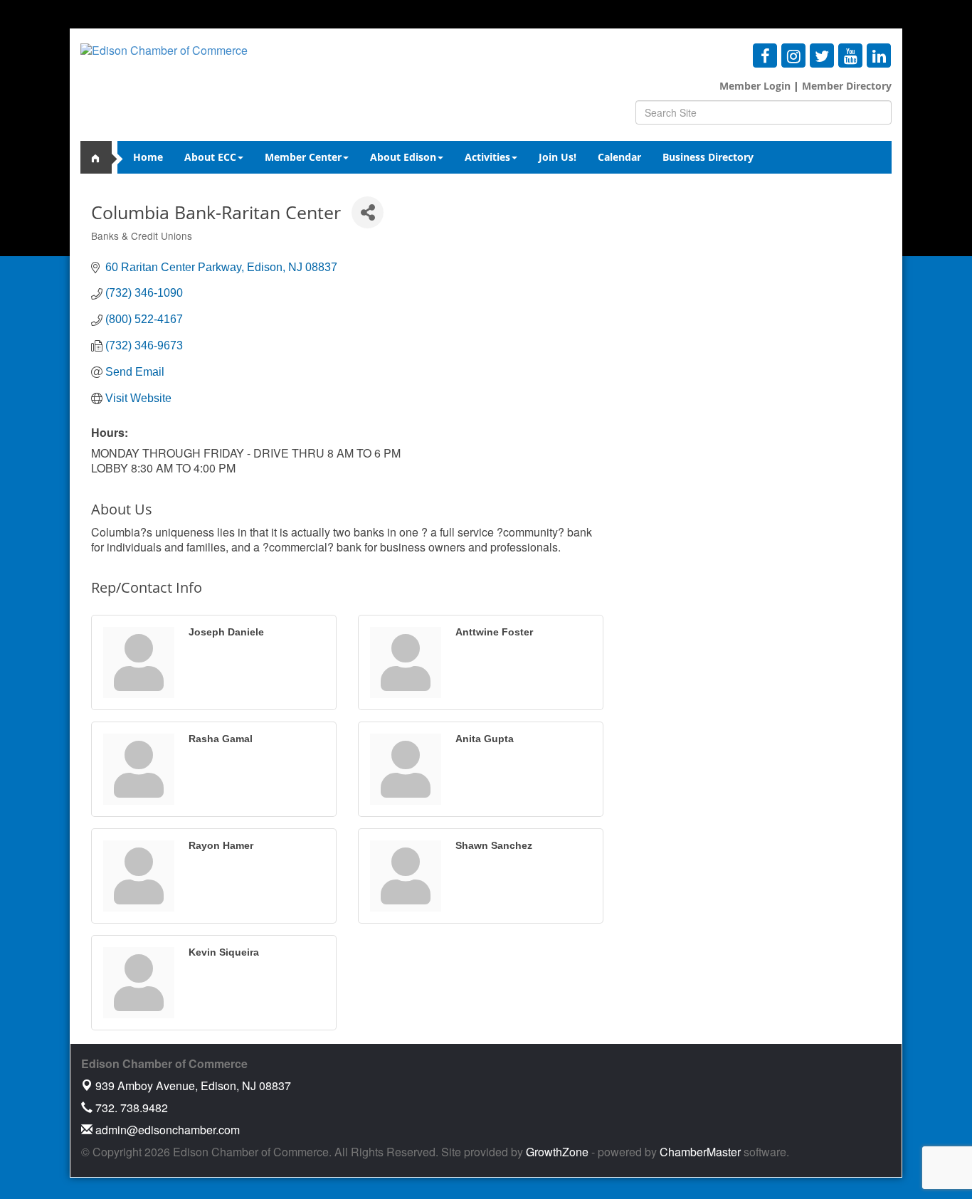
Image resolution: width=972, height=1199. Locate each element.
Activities (487, 157)
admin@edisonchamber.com (166, 1129)
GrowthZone (557, 1151)
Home (148, 157)
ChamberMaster (700, 1151)
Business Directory (708, 157)
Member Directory (845, 86)
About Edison (403, 157)
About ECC (210, 157)
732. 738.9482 (130, 1107)
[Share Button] (368, 212)
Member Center (303, 157)
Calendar (619, 157)
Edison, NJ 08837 (193, 1085)
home (101, 157)
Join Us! (557, 157)
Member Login (755, 86)
